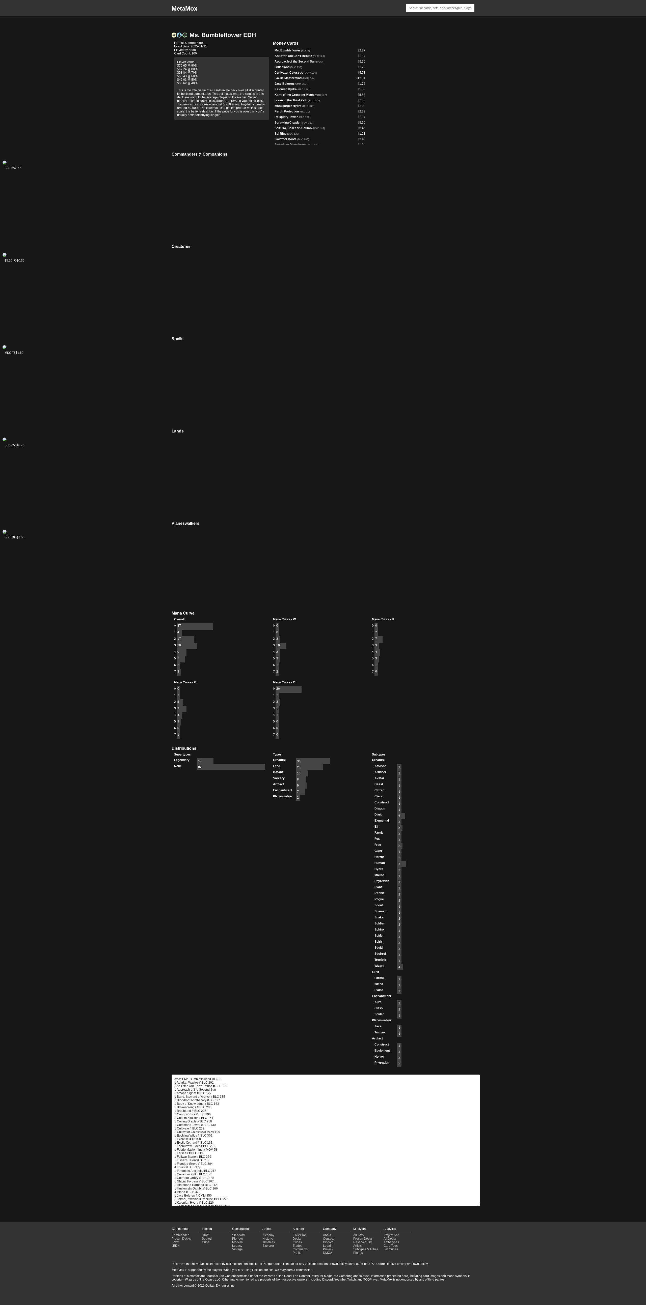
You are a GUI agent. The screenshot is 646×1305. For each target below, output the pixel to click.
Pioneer (237, 1238)
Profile (297, 1253)
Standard (238, 1235)
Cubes (297, 1242)
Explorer (268, 1246)
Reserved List (362, 1242)
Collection (300, 1235)
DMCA (327, 1253)
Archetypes (391, 1242)
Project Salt (391, 1235)
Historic (267, 1238)
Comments (300, 1249)
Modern (237, 1242)
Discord (328, 1242)
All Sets (358, 1235)
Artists (357, 1246)
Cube (205, 1242)
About (327, 1235)
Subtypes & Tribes (365, 1249)
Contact (328, 1238)
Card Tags (391, 1246)
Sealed (207, 1238)
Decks (297, 1238)
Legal (327, 1246)
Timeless (268, 1242)
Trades (297, 1246)
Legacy (237, 1246)
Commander (194, 43)
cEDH (176, 1246)
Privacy (328, 1249)
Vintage (237, 1249)
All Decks (390, 1238)
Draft (205, 1235)
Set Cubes (391, 1249)
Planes (358, 1253)
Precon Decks (181, 1238)
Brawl (175, 1242)
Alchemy (268, 1235)
